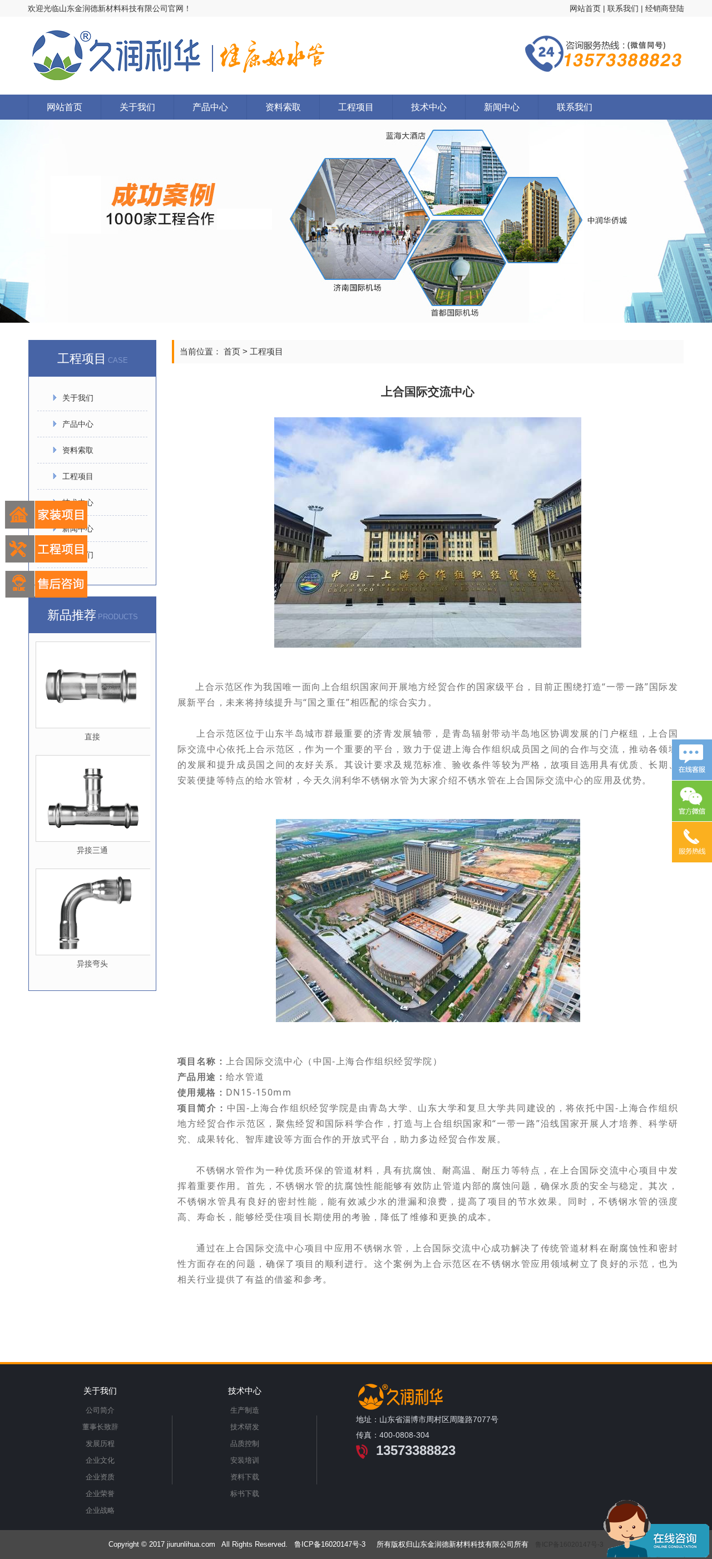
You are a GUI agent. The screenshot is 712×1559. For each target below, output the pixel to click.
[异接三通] (93, 798)
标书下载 (244, 1493)
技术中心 (429, 107)
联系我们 (623, 8)
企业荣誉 (100, 1493)
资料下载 (244, 1477)
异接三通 (92, 850)
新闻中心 (502, 107)
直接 (92, 736)
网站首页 (585, 8)
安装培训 (244, 1460)
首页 (232, 351)
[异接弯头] (93, 912)
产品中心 (210, 107)
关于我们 (137, 107)
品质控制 (244, 1443)
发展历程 (100, 1443)
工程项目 (356, 107)
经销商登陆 (664, 8)
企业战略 (100, 1510)
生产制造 (244, 1410)
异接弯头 (92, 963)
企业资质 (100, 1477)
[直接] (93, 685)
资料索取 (283, 107)
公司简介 (100, 1410)
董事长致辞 (100, 1427)
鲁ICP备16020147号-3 (569, 1544)
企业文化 (100, 1460)
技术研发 (244, 1427)
